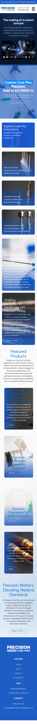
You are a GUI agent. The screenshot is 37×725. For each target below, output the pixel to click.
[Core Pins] (18, 134)
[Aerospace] (18, 192)
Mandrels (13, 473)
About (18, 669)
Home (18, 665)
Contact (18, 673)
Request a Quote (13, 340)
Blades (12, 569)
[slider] (7, 57)
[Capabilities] (18, 264)
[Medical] (18, 163)
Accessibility (18, 678)
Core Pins (13, 425)
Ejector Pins (13, 521)
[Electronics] (18, 221)
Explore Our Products (18, 103)
